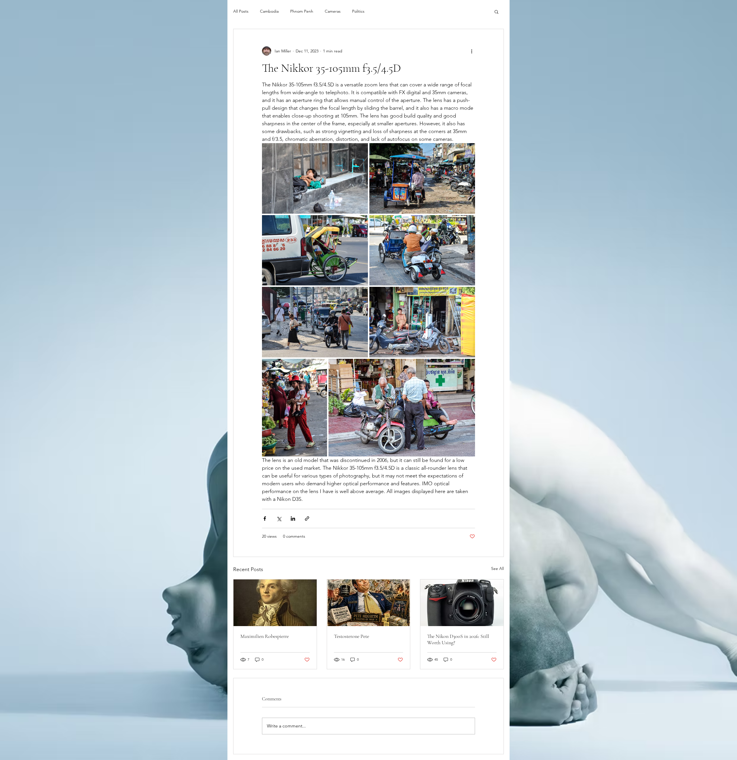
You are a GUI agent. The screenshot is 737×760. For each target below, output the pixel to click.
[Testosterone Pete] (368, 602)
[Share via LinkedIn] (293, 518)
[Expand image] (315, 178)
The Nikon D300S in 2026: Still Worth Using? (458, 639)
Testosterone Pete (351, 636)
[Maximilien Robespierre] (275, 602)
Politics (358, 11)
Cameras (333, 11)
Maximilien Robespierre (264, 636)
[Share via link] (307, 518)
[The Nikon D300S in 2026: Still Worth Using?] (462, 602)
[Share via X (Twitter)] (279, 518)
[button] (496, 11)
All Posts (240, 11)
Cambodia (269, 11)
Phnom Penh (301, 11)
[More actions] (471, 51)
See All (497, 568)
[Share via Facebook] (264, 518)
